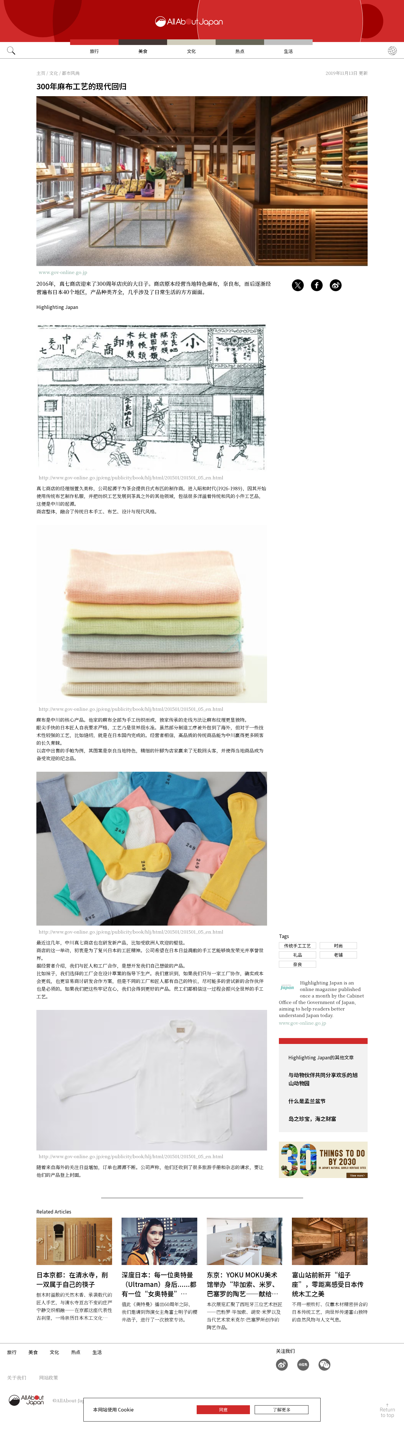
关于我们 (16, 1377)
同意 (223, 1409)
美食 (142, 51)
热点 (239, 51)
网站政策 (48, 1377)
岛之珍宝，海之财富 (312, 1118)
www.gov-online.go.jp (63, 272)
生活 (288, 51)
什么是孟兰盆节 (307, 1101)
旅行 (94, 51)
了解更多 (281, 1409)
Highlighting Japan (57, 306)
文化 (191, 51)
